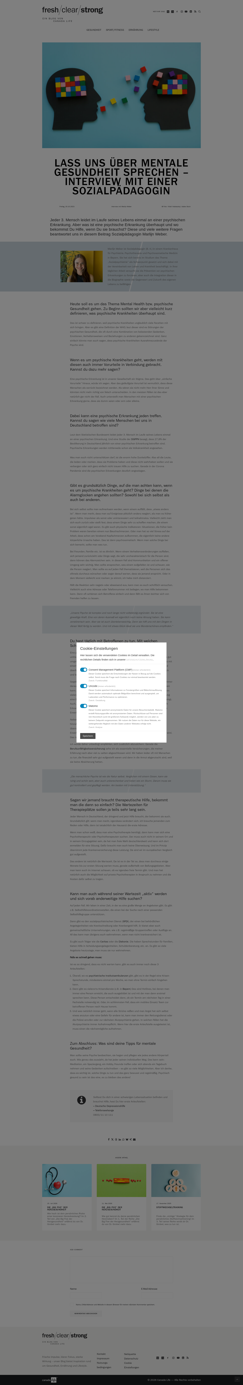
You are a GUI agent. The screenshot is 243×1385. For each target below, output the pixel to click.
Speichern (88, 736)
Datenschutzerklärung (139, 660)
